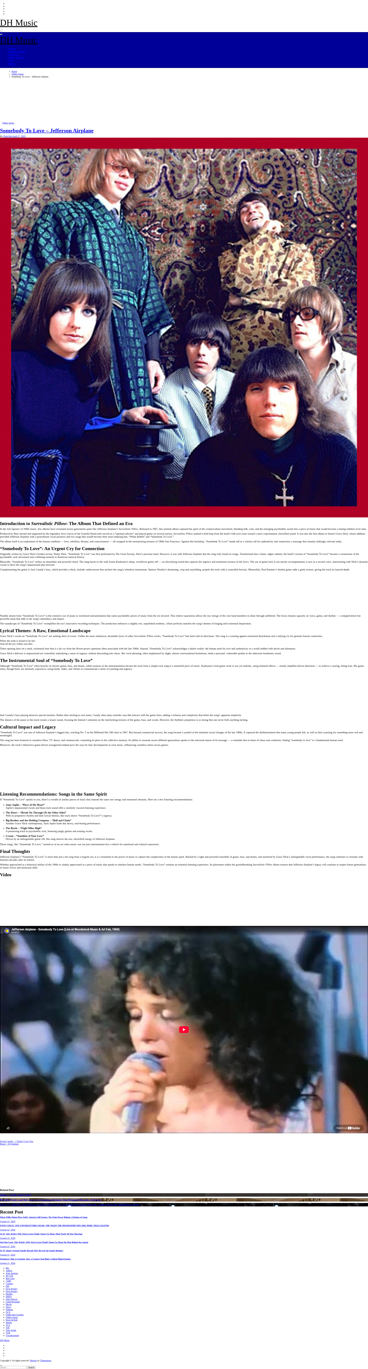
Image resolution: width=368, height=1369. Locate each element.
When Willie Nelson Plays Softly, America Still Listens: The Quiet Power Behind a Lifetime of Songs (43, 1217)
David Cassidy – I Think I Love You (16, 1141)
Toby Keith (11, 1330)
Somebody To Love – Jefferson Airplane (47, 130)
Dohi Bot (7, 136)
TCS (8, 1325)
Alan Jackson (12, 1273)
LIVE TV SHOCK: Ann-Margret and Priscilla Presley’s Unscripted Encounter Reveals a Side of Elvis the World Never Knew (70, 1204)
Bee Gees (10, 1278)
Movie (9, 1304)
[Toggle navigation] (1, 34)
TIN (8, 1328)
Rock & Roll (16, 57)
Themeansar (45, 1360)
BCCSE (9, 1276)
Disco (12, 63)
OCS (8, 1312)
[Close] (1, 1365)
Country (14, 54)
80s (7, 1268)
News (8, 1307)
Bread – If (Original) (9, 1144)
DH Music (19, 23)
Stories (9, 1322)
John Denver (11, 1299)
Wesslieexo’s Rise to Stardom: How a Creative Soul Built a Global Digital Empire (35, 1259)
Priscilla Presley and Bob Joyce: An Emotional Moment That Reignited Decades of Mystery (51, 1199)
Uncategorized (12, 1335)
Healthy (9, 1294)
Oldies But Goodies (15, 1315)
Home (12, 48)
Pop (11, 60)
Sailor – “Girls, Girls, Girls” (16, 1194)
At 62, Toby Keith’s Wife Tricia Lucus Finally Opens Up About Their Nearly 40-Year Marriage (41, 1234)
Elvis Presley (12, 1289)
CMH (8, 1281)
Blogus (33, 1360)
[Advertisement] (86, 100)
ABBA (9, 1270)
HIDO (9, 1296)
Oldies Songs (17, 51)
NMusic (9, 1309)
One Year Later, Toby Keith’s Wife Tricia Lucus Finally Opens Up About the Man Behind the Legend (44, 1242)
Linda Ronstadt (13, 1302)
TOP (8, 1333)
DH (7, 1286)
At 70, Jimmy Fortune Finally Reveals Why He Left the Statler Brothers (31, 1251)
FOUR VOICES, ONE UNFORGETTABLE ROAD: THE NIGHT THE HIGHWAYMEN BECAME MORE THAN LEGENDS (54, 1226)
